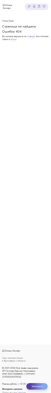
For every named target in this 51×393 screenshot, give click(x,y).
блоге (13, 39)
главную (31, 36)
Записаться (36, 386)
